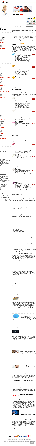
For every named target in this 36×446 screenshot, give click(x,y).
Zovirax (1, 129)
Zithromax (1, 51)
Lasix (1, 79)
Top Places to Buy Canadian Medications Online (27, 394)
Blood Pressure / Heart (5, 77)
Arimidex (1, 135)
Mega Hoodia (2, 100)
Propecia (1, 35)
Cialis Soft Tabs (2, 38)
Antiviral (2, 127)
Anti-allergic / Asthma (4, 91)
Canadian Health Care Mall (4, 184)
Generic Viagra (2, 188)
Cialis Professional (3, 36)
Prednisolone (2, 144)
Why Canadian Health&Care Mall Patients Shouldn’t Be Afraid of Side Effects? (5, 163)
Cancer (1, 133)
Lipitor (1, 80)
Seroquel (1, 67)
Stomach (2, 113)
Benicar (1, 81)
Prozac (1, 61)
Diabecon (1, 124)
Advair (1, 94)
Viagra (1, 27)
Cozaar (1, 82)
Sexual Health (2, 190)
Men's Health (2, 25)
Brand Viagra (2, 39)
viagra (4, 203)
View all (1, 40)
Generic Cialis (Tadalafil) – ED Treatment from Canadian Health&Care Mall (4, 158)
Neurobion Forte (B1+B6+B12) (4, 151)
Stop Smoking (3, 138)
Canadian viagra (7, 200)
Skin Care (2, 103)
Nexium (1, 115)
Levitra (1, 30)
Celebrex (1, 44)
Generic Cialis (2, 187)
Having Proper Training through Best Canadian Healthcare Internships (5, 176)
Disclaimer (23, 439)
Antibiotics (2, 48)
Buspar (1, 73)
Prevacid (1, 116)
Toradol (1, 45)
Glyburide (1, 123)
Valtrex (1, 130)
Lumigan (1, 110)
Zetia (1, 87)
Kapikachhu (2, 152)
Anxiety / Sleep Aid (3, 71)
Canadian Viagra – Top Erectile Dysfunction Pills (27, 365)
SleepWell (1, 74)
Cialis (1, 28)
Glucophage (2, 121)
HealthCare (2, 189)
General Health (2, 186)
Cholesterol (2, 85)
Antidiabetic (2, 119)
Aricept (1, 68)
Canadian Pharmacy (3, 185)
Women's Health (3, 54)
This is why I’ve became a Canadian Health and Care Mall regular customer (5, 171)
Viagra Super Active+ (3, 29)
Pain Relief (2, 42)
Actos (1, 122)
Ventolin (1, 93)
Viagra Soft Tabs (2, 37)
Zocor (1, 88)
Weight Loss (2, 97)
